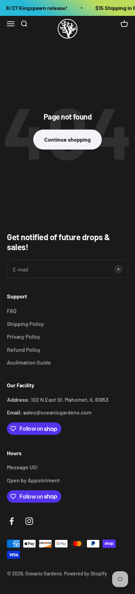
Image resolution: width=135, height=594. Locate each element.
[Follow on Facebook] (11, 521)
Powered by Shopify (85, 573)
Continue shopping (67, 139)
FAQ (11, 310)
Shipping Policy (25, 323)
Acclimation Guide (29, 362)
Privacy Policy (23, 336)
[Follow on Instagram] (29, 521)
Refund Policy (23, 349)
